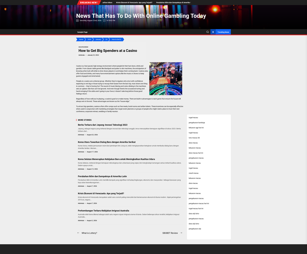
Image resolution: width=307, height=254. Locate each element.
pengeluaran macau (196, 219)
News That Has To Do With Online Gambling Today (141, 15)
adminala (82, 55)
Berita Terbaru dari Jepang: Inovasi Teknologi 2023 (102, 125)
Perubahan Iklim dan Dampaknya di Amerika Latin (102, 176)
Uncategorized (83, 47)
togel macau (193, 133)
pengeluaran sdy (195, 229)
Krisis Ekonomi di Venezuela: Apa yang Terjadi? (101, 193)
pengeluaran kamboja (197, 123)
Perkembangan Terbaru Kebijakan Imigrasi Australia (103, 210)
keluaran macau (195, 163)
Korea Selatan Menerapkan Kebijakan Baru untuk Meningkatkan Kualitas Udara (116, 159)
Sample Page (82, 32)
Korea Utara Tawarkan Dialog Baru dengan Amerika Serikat (107, 142)
